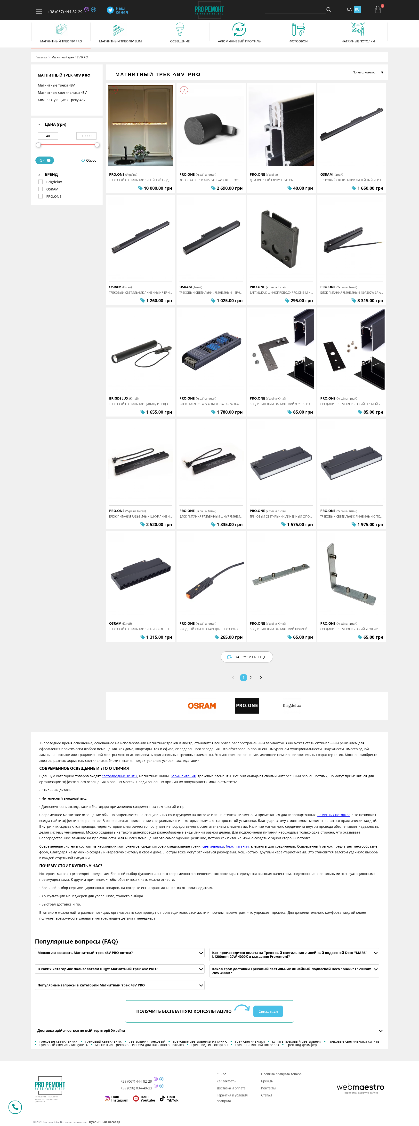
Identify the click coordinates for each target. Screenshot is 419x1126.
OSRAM (52, 189)
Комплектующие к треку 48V (61, 99)
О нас (221, 1074)
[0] (377, 9)
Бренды (267, 1081)
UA (349, 9)
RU (357, 9)
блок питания (237, 846)
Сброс (91, 160)
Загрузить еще (250, 657)
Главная (41, 57)
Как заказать (226, 1081)
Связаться (268, 1011)
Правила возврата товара (281, 1074)
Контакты (268, 1088)
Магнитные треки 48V (56, 85)
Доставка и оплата (231, 1088)
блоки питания (183, 776)
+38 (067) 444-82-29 (65, 11)
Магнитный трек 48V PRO (70, 57)
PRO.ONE (53, 196)
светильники (213, 846)
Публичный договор (104, 1122)
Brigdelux (54, 182)
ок (42, 160)
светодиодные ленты (119, 776)
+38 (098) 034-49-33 (136, 1088)
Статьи (266, 1095)
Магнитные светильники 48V (62, 92)
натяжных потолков (333, 814)
